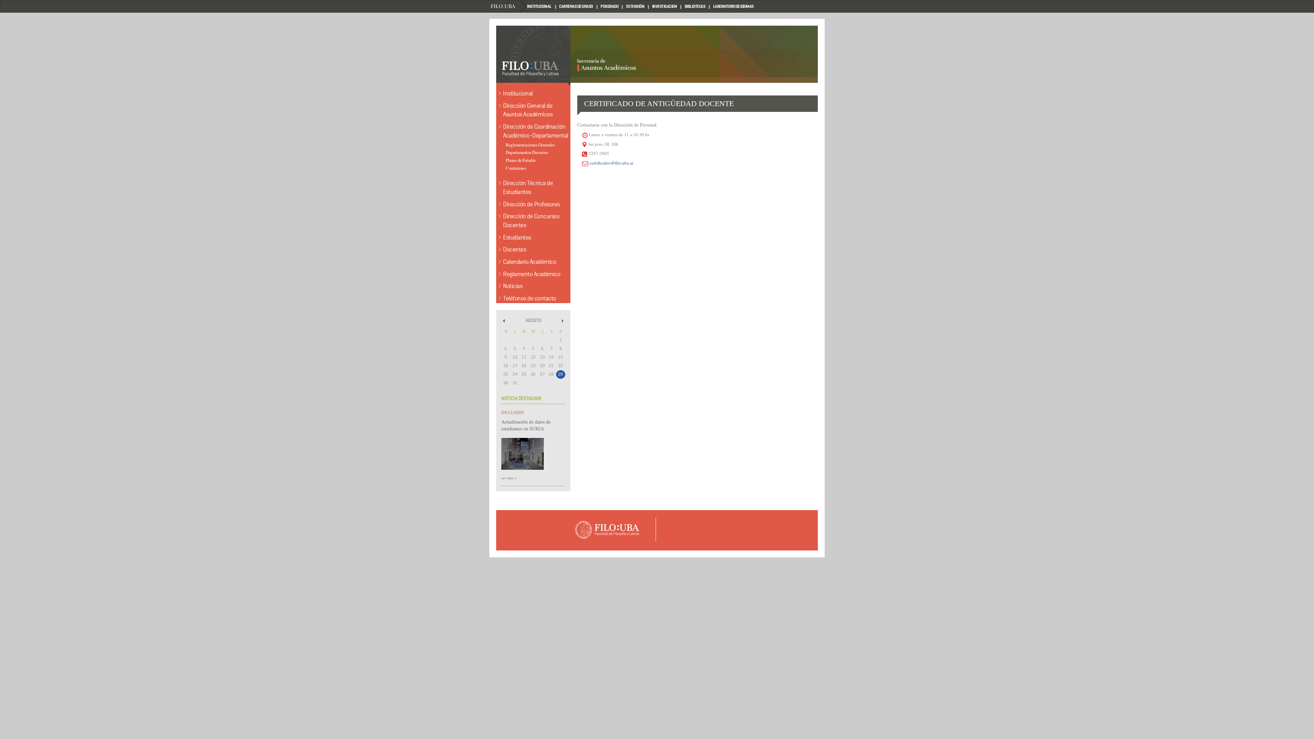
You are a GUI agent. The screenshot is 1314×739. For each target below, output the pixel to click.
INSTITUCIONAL (539, 6)
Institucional (518, 93)
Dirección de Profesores (531, 204)
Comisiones (516, 168)
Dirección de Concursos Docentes (531, 220)
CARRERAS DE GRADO (576, 6)
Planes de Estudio (521, 160)
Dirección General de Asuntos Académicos (527, 110)
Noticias (512, 286)
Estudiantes (517, 237)
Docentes (514, 249)
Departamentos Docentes (527, 152)
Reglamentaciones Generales (530, 145)
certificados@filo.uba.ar (611, 163)
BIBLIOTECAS (695, 6)
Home (508, 6)
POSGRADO (609, 6)
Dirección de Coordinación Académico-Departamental (535, 131)
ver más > (509, 477)
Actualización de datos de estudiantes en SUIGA (526, 425)
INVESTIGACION (664, 6)
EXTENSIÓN (635, 6)
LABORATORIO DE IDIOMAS (733, 6)
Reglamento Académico (531, 274)
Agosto (533, 320)
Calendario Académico (529, 261)
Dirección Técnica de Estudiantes (528, 187)
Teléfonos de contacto (529, 298)
